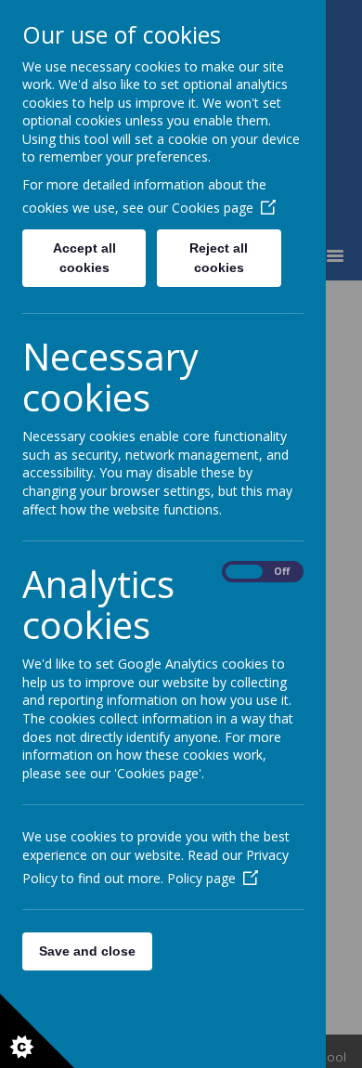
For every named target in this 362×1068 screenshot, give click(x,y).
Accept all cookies (84, 258)
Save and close (87, 951)
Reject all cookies (218, 258)
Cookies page (212, 207)
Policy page (201, 878)
